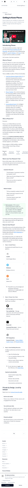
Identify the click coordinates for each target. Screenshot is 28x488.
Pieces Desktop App (15, 49)
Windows (13, 53)
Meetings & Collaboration (11, 152)
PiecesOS (5, 51)
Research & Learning (5, 152)
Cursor (17, 340)
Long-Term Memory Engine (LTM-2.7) (14, 76)
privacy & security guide (16, 392)
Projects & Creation (18, 152)
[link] (15, 256)
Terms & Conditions (11, 482)
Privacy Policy (3, 482)
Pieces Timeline (9, 92)
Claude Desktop (19, 341)
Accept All (7, 485)
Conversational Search (11, 104)
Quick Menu (20, 367)
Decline (20, 485)
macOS (9, 53)
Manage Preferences (5, 480)
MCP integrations (18, 232)
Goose (11, 341)
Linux (19, 53)
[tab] (11, 1)
